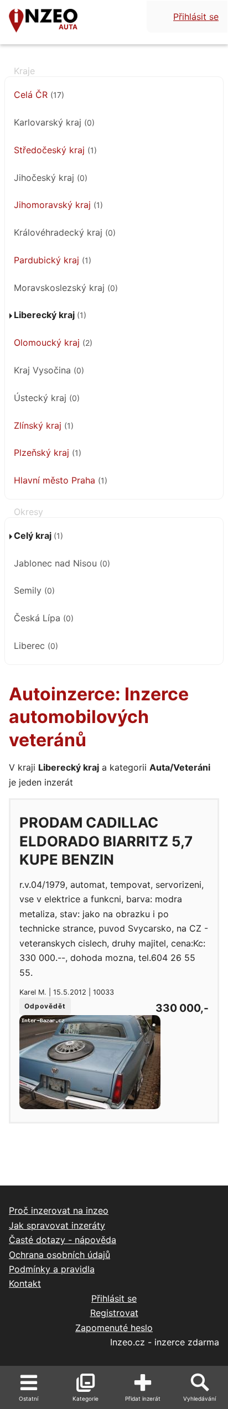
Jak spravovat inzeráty (57, 1225)
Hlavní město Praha (60, 480)
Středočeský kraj (55, 149)
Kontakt (25, 1283)
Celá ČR (39, 94)
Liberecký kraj (50, 314)
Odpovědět (45, 1006)
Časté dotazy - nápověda (62, 1239)
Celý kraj (38, 535)
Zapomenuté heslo (114, 1327)
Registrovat (114, 1312)
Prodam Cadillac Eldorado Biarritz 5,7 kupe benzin (106, 841)
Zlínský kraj (44, 425)
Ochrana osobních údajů (59, 1254)
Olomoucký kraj (53, 342)
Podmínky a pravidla (52, 1269)
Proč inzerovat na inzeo (58, 1210)
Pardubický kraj (52, 260)
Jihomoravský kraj (58, 204)
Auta (68, 27)
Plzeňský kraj (47, 452)
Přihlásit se (196, 16)
